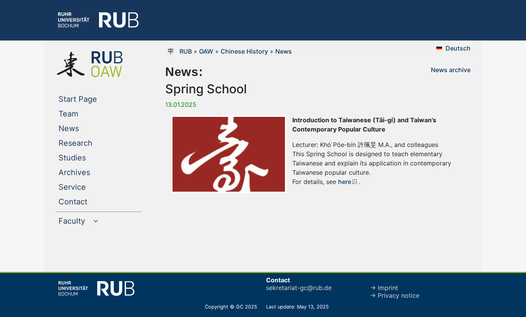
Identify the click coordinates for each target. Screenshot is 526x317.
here (344, 181)
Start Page (93, 99)
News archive (451, 70)
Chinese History (244, 51)
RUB (185, 51)
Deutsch (458, 48)
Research (91, 143)
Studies (88, 157)
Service (88, 187)
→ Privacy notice (394, 295)
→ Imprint (384, 288)
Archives (90, 172)
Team (84, 113)
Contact (89, 201)
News (84, 128)
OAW (206, 51)
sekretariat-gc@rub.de (299, 288)
